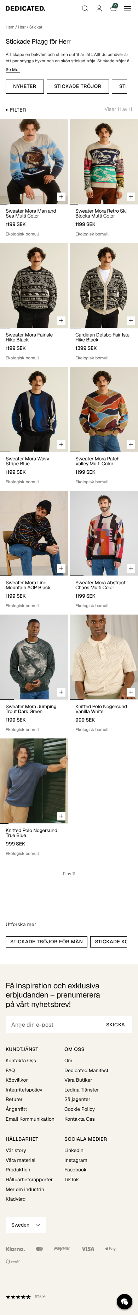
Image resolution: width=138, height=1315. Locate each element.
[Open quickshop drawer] (61, 197)
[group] (34, 161)
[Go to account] (99, 8)
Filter (18, 109)
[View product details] (34, 220)
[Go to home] (25, 8)
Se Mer (13, 70)
